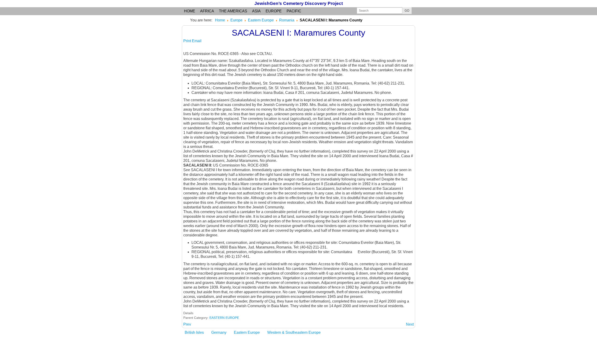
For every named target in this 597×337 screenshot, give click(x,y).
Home (189, 11)
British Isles (194, 332)
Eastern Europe (247, 332)
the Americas (233, 11)
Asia (256, 11)
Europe (274, 11)
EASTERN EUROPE (224, 318)
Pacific (294, 11)
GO (407, 10)
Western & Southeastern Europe (294, 332)
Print (187, 41)
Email (196, 41)
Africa (207, 11)
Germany (218, 332)
